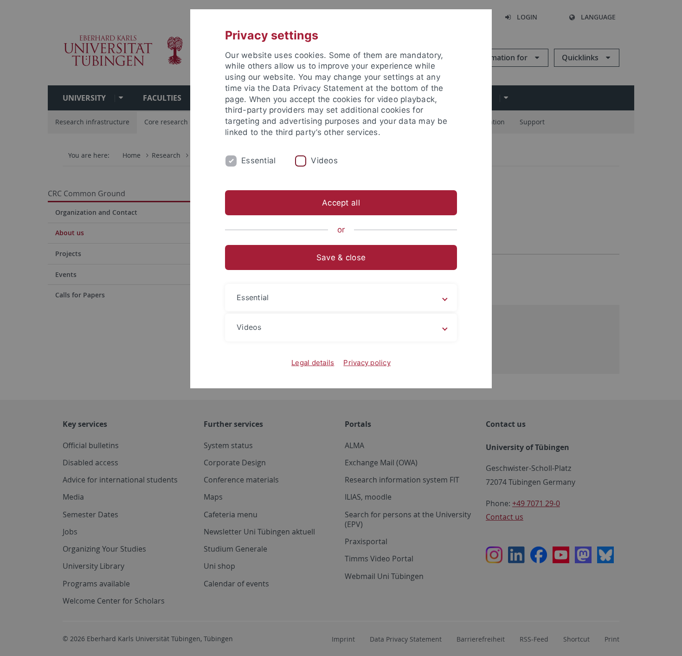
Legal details (312, 362)
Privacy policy (367, 362)
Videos (324, 160)
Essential (258, 160)
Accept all (341, 202)
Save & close (341, 257)
